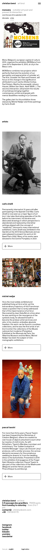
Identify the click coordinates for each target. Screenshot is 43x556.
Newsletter (7, 536)
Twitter (5, 529)
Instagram (7, 525)
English (11, 549)
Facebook (6, 527)
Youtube (6, 534)
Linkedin (6, 532)
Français (4, 549)
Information (5, 18)
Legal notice (25, 549)
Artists (12, 18)
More (10, 246)
